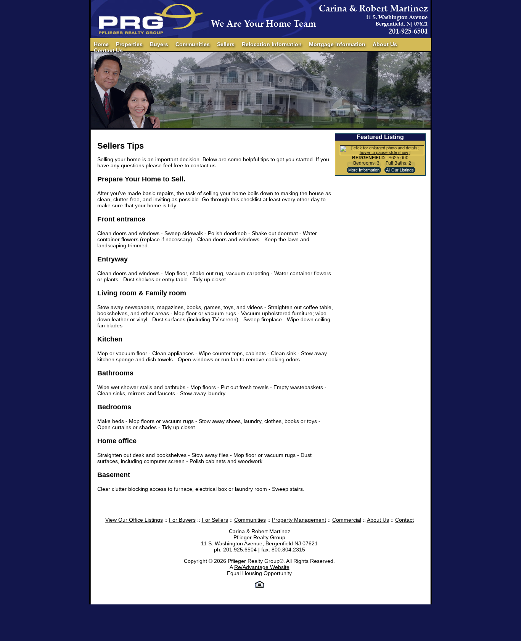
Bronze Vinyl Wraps (167, 607)
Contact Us (108, 50)
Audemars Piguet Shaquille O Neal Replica (144, 601)
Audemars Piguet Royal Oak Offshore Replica (253, 601)
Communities (192, 44)
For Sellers (215, 520)
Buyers (159, 44)
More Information (363, 170)
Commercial (346, 520)
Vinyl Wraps (284, 607)
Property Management (299, 520)
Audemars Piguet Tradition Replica (350, 601)
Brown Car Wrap (212, 607)
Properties (129, 44)
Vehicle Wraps (251, 607)
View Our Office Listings (134, 520)
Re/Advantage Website (261, 567)
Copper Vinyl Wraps (454, 601)
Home (101, 44)
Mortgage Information (337, 44)
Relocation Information (272, 44)
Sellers (226, 44)
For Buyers (182, 520)
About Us (385, 44)
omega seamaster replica (398, 601)
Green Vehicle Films (117, 607)
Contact (404, 520)
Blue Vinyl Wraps (500, 601)
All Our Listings (400, 170)
